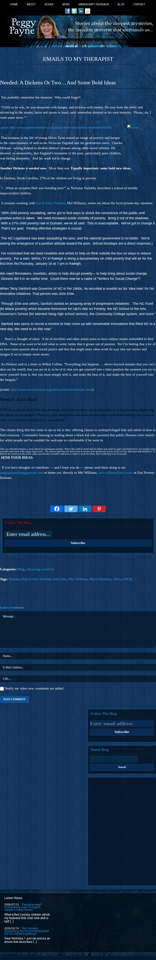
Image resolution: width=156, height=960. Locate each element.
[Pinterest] (99, 509)
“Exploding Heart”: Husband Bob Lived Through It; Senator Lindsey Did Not (23, 907)
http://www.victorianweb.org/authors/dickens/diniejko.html (51, 389)
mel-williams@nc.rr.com (116, 472)
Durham (14, 579)
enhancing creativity (40, 569)
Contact (139, 4)
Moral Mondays (100, 579)
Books (49, 4)
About (31, 4)
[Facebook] (57, 509)
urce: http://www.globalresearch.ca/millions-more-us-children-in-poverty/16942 (56, 127)
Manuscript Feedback (94, 4)
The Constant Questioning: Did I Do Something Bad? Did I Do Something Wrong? (26, 931)
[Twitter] (71, 509)
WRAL (128, 579)
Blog (121, 4)
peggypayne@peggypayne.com (21, 472)
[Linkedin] (85, 509)
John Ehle (60, 579)
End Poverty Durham (50, 203)
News (66, 4)
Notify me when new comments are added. (34, 688)
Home (14, 4)
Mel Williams (78, 579)
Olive (117, 579)
